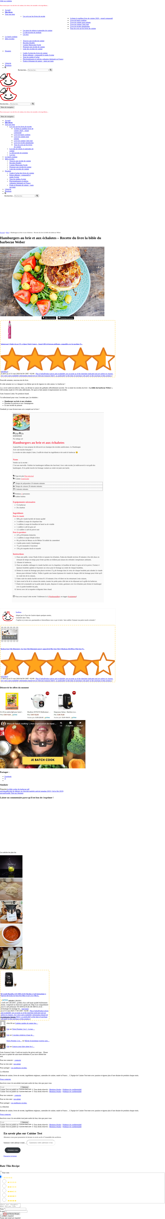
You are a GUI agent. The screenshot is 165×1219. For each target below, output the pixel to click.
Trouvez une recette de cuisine (33, 41)
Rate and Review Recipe (11, 1214)
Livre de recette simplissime (80, 26)
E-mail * (3, 1211)
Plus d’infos (57, 375)
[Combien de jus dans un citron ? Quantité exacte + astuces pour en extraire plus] (11, 877)
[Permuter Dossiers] (39, 171)
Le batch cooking (11, 37)
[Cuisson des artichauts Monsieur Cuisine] (11, 923)
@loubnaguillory (54, 596)
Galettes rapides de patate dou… (26, 1023)
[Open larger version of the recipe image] (21, 430)
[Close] (1, 1171)
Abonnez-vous (12, 1150)
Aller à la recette (49, 318)
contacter (17, 1060)
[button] (14, 436)
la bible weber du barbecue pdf (18, 789)
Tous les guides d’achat (31, 57)
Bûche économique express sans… (37, 1041)
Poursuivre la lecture (10, 1156)
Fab (8, 1029)
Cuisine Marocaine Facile (32, 45)
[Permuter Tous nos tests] (39, 125)
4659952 (4, 372)
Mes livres (9, 12)
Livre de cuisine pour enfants (80, 22)
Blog (7, 232)
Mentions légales (55, 1089)
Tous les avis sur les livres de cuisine (83, 28)
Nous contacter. (5, 1079)
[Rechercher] (50, 70)
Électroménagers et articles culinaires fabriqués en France (43, 59)
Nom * (2, 1209)
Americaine (25, 479)
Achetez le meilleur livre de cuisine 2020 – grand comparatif (91, 18)
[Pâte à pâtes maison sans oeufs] (11, 900)
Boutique (8, 65)
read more (25, 1009)
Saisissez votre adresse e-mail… (15, 1143)
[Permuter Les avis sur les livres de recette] (39, 127)
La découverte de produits (32, 32)
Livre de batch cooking (78, 20)
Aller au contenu (6, 1)
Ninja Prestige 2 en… (14, 1041)
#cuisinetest (72, 596)
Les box (26, 34)
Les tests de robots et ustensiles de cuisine (37, 30)
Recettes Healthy (29, 43)
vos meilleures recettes (19, 1068)
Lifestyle (8, 63)
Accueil (7, 10)
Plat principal (29, 476)
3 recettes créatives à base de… (23, 1035)
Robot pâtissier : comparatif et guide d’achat (38, 55)
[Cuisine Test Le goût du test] (8, 86)
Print (17, 433)
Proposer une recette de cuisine (34, 47)
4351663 (4, 677)
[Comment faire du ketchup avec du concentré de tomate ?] (11, 946)
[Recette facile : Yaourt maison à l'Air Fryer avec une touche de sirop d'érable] (11, 969)
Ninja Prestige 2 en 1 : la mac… (23, 1029)
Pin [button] (22, 433)
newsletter (17, 1064)
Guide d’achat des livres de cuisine (35, 53)
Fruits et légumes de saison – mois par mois (38, 61)
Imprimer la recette (66, 318)
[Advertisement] (82, 214)
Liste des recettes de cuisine (32, 49)
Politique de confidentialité (72, 1089)
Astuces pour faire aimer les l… (23, 1046)
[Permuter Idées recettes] (39, 159)
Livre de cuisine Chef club (79, 24)
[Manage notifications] (5, 1214)
